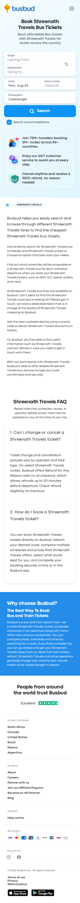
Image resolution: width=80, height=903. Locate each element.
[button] (66, 64)
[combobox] (40, 58)
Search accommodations (31, 122)
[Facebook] (19, 857)
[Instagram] (9, 857)
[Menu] (72, 9)
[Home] (7, 205)
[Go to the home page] (19, 8)
